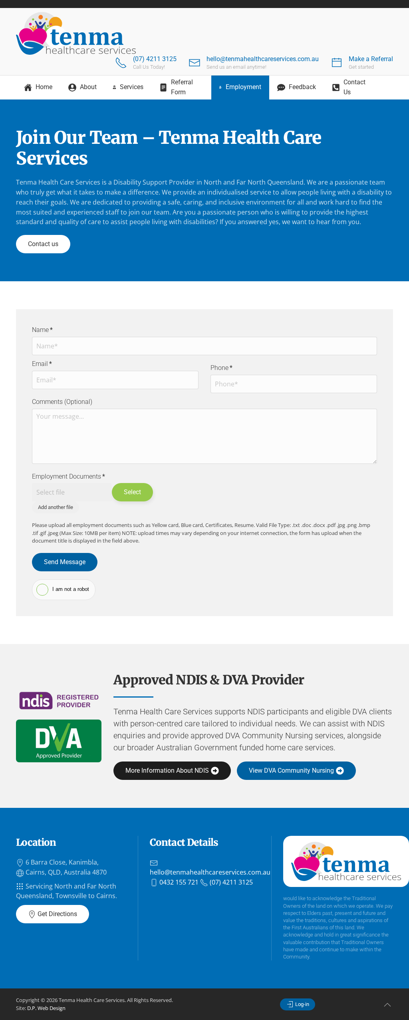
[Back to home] (76, 33)
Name (42, 330)
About (88, 87)
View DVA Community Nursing (291, 770)
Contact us (43, 244)
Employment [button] (243, 87)
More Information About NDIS (167, 770)
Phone (221, 368)
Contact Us (354, 87)
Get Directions (56, 914)
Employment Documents (68, 476)
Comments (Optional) (62, 402)
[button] (387, 1005)
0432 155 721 (178, 882)
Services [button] (131, 87)
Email (42, 364)
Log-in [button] (301, 1004)
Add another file (55, 507)
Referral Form (182, 87)
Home (44, 87)
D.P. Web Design (46, 1008)
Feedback (302, 87)
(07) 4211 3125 (155, 59)
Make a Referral (371, 59)
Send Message (64, 562)
